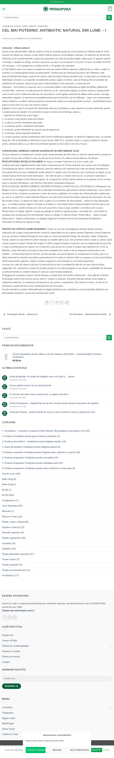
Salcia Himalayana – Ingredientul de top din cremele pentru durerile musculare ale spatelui (54, 403)
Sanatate (6, 543)
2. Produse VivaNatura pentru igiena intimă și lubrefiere (29, 436)
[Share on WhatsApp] (47, 302)
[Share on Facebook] (52, 302)
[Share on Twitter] (57, 302)
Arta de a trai (8, 474)
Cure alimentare (10, 506)
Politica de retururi (11, 656)
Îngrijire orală (8, 718)
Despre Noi (7, 635)
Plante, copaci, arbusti (25, 26)
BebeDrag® (8, 723)
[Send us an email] (14, 617)
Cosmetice (7, 707)
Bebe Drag (7, 479)
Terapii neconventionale (14, 570)
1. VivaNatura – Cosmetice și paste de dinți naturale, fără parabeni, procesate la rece (43, 431)
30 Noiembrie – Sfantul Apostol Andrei (88, 314)
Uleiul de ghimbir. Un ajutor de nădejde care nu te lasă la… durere (41, 376)
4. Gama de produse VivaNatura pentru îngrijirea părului (29, 447)
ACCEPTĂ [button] (96, 750)
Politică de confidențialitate (15, 646)
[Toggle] (110, 646)
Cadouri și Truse (10, 734)
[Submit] (109, 17)
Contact (6, 662)
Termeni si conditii (11, 651)
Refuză (57, 750)
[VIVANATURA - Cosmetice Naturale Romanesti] (57, 9)
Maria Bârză (36, 38)
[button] (3, 9)
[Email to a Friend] (62, 302)
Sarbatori (6, 548)
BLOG (5, 490)
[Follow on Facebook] (4, 617)
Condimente (7, 26)
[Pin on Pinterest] (67, 302)
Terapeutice (8, 713)
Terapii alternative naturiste (15, 554)
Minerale (6, 511)
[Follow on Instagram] (9, 617)
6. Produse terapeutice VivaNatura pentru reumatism (28, 457)
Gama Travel (8, 729)
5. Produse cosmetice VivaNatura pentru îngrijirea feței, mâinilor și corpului (38, 452)
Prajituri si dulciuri (11, 527)
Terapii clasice (9, 559)
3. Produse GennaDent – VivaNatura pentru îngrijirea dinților (31, 441)
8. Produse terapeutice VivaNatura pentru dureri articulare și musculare (37, 468)
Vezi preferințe (79, 750)
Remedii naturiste (10, 532)
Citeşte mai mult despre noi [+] (18, 610)
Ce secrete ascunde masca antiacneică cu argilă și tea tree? (39, 394)
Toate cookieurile (36, 750)
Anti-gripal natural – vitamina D (22, 314)
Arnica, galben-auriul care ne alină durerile (30, 385)
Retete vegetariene (11, 538)
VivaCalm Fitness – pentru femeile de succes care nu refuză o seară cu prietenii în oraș (52, 412)
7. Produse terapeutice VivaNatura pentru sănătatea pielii (30, 463)
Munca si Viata (9, 516)
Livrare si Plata (9, 640)
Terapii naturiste (10, 565)
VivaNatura (42, 26)
